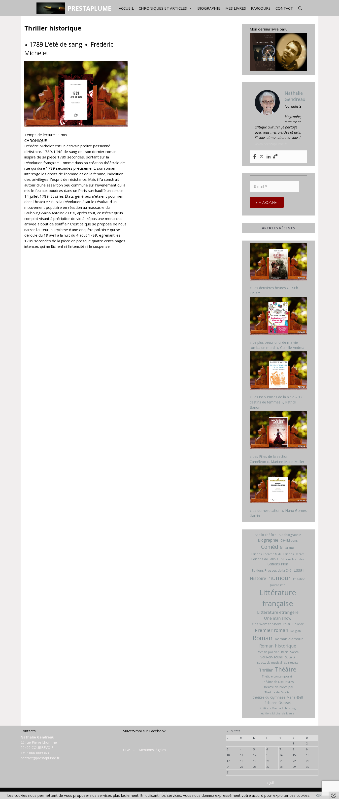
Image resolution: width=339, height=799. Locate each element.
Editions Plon (277, 564)
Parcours (261, 8)
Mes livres (235, 8)
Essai (299, 570)
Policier (298, 624)
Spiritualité (291, 662)
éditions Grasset (278, 702)
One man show (277, 618)
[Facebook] (254, 156)
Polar (286, 624)
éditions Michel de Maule (277, 713)
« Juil (270, 782)
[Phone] (275, 156)
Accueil (126, 8)
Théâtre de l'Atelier (278, 692)
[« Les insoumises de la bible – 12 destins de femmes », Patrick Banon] (278, 371)
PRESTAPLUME (89, 8)
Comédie (272, 546)
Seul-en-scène (271, 657)
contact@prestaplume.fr (40, 758)
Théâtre (285, 669)
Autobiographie (290, 535)
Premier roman (271, 630)
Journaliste (277, 585)
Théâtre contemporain (278, 676)
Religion (295, 631)
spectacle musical (269, 662)
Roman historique (277, 646)
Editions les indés (292, 559)
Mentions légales (152, 749)
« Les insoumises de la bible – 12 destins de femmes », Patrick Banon (276, 402)
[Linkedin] (268, 156)
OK (319, 795)
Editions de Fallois (264, 559)
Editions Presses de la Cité (271, 570)
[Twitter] (261, 156)
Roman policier (268, 652)
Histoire (258, 578)
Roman (262, 638)
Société (290, 657)
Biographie (208, 8)
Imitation (299, 579)
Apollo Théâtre (265, 534)
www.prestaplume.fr (271, 144)
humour (279, 578)
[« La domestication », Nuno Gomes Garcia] (278, 484)
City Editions (289, 540)
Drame (290, 548)
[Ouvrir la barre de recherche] (300, 8)
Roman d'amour (289, 638)
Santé (294, 652)
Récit (284, 652)
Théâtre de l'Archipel (277, 687)
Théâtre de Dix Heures (278, 682)
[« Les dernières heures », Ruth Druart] (278, 262)
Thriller (266, 670)
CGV (126, 749)
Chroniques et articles (163, 8)
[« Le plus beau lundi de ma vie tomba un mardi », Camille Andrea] (278, 316)
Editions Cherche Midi (266, 554)
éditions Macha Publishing (278, 708)
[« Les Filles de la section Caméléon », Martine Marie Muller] (278, 430)
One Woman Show (266, 624)
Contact (284, 8)
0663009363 (39, 752)
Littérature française (278, 597)
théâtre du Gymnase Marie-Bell (278, 697)
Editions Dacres (294, 554)
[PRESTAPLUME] (52, 8)
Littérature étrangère (278, 612)
